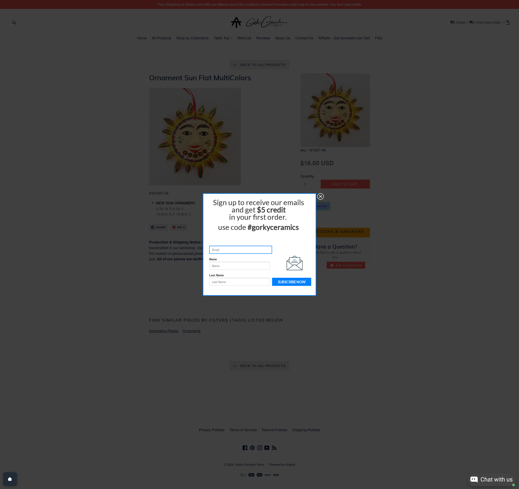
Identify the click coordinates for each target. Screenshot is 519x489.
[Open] (10, 479)
